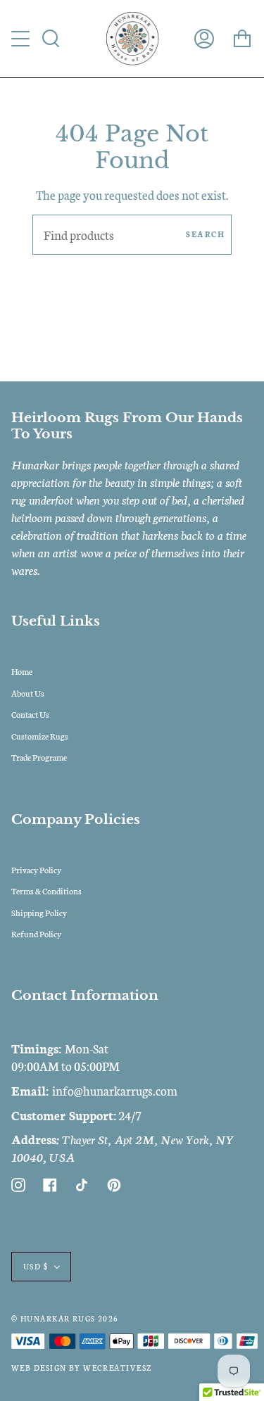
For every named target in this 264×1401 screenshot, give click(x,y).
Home (21, 671)
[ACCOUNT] (204, 38)
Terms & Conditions (46, 890)
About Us (27, 693)
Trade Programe (39, 757)
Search (205, 234)
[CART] (242, 38)
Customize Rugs (39, 736)
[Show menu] (21, 38)
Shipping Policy (39, 912)
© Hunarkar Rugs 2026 (65, 1318)
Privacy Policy (36, 869)
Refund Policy (36, 933)
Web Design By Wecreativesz (81, 1367)
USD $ (35, 1266)
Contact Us (30, 714)
